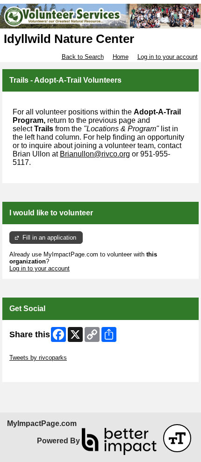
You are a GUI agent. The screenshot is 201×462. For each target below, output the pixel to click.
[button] (177, 438)
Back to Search (83, 56)
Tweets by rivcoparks (38, 357)
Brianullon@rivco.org (95, 154)
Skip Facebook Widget (40, 371)
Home (121, 56)
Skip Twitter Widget (35, 350)
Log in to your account (167, 56)
